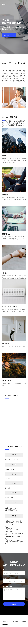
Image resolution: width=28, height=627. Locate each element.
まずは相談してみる (9, 35)
